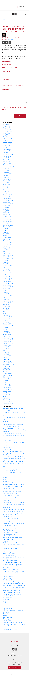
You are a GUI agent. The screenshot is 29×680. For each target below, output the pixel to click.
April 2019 (6, 191)
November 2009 (8, 361)
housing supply (7, 516)
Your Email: (6, 79)
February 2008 (7, 384)
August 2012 (6, 306)
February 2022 (7, 151)
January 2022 (7, 152)
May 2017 (6, 232)
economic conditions (9, 483)
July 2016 (6, 250)
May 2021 (6, 159)
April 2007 (6, 396)
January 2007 (7, 401)
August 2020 (7, 168)
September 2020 (8, 167)
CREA (4, 467)
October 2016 (7, 244)
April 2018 (6, 212)
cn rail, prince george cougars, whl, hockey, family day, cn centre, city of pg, (14, 458)
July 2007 (6, 393)
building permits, (8, 447)
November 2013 (8, 283)
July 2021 (6, 158)
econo (5, 477)
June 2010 (6, 348)
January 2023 (7, 138)
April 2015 (6, 264)
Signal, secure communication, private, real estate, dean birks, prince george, (12, 596)
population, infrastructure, (11, 548)
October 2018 (7, 202)
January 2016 (7, 253)
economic (6, 481)
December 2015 (8, 255)
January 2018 (7, 218)
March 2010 (6, 354)
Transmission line (8, 617)
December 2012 (8, 299)
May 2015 (6, 262)
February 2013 (7, 295)
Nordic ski (6, 541)
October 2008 (7, 378)
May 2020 (6, 172)
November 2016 (8, 243)
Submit (20, 116)
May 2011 (6, 329)
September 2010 (8, 343)
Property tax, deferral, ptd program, (14, 574)
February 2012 (7, 317)
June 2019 (6, 188)
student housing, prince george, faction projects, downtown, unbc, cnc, (13, 604)
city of (5, 454)
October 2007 (7, 391)
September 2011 (8, 325)
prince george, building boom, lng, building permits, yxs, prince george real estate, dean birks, (14, 559)
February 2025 (7, 126)
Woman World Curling (10, 629)
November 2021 (8, 154)
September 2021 (8, 156)
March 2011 (6, 333)
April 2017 (6, 234)
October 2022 (7, 142)
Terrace (5, 613)
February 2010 (7, 356)
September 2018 (8, 204)
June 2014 (6, 274)
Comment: (5, 89)
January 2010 (7, 357)
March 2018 (6, 214)
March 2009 (7, 371)
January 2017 (7, 239)
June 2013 (6, 290)
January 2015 (7, 267)
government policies (9, 500)
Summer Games (8, 608)
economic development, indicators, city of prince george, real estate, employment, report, (14, 486)
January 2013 (7, 297)
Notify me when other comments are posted (14, 108)
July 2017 (6, 228)
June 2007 (6, 394)
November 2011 (7, 322)
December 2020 (8, 165)
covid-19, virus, (7, 465)
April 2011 (6, 331)
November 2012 (8, 301)
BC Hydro (6, 438)
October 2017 (7, 223)
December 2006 (8, 403)
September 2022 (8, 144)
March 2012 (6, 315)
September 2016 (8, 246)
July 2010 (6, 347)
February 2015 (7, 265)
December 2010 (8, 338)
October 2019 (7, 181)
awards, (5, 421)
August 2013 (6, 288)
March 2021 (6, 161)
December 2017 (8, 220)
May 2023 (6, 135)
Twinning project (8, 619)
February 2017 (7, 237)
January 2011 (7, 336)
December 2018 (8, 198)
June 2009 (6, 366)
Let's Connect (14, 667)
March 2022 (7, 149)
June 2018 (6, 209)
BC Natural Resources (9, 440)
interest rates (7, 521)
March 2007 (7, 398)
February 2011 (7, 334)
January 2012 (7, 318)
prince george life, (8, 555)
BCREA (5, 446)
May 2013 (6, 292)
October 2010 (7, 341)
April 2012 (6, 313)
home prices (7, 507)
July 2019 (6, 186)
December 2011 (7, 320)
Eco (4, 476)
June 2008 (6, 382)
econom (5, 479)
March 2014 (6, 276)
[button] (12, 641)
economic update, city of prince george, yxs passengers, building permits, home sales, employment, (13, 497)
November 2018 (8, 200)
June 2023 (6, 133)
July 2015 (6, 260)
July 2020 (6, 170)
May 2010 (6, 350)
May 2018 (6, 211)
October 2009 (7, 363)
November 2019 (8, 179)
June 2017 (6, 230)
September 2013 (8, 287)
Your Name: (6, 71)
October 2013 (7, 285)
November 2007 (8, 389)
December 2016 (8, 241)
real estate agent (8, 576)
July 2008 (6, 380)
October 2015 (7, 257)
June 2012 (6, 310)
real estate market (8, 578)
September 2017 (8, 225)
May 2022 (6, 147)
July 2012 (6, 308)
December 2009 (8, 359)
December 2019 (8, 177)
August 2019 (6, 184)
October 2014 (7, 271)
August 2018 (6, 205)
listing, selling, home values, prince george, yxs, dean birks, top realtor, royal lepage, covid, (14, 528)
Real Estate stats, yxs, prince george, (14, 585)
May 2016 (6, 251)
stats (4, 601)
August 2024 (7, 128)
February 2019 (7, 195)
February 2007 (7, 400)
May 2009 (6, 368)
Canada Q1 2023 (8, 449)
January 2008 (7, 386)
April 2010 (6, 352)
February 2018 (7, 216)
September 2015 (8, 258)
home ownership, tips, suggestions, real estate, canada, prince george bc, (14, 504)
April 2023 (6, 136)
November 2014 (8, 269)
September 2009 (8, 364)
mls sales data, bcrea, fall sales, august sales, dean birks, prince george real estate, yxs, (13, 537)
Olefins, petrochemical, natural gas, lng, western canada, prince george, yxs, (14, 544)
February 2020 (7, 174)
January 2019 (7, 197)
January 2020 (7, 175)
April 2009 (6, 370)
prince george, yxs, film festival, (12, 573)
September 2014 (8, 273)
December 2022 (8, 140)
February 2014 (7, 278)
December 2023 (8, 129)
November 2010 (8, 340)
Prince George (7, 552)
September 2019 (8, 182)
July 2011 (5, 327)
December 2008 (8, 377)
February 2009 (7, 373)
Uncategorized (10, 39)
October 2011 (7, 324)
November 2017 (8, 221)
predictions (6, 550)
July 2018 (6, 207)
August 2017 (6, 227)
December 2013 (8, 281)
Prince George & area (9, 553)
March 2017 (6, 235)
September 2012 (8, 304)
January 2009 (7, 375)
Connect (21, 6)
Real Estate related (9, 580)
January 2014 (7, 280)
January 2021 (7, 163)
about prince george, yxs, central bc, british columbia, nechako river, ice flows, (14, 414)
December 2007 (8, 387)
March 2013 (6, 294)
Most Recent (6, 124)
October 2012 (7, 303)
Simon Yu (6, 599)
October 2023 (7, 131)
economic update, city (10, 490)
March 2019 (6, 193)
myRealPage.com (17, 674)
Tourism (5, 615)
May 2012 (6, 311)
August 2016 (6, 248)
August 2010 (7, 345)
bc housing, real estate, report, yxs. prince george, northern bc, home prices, (13, 435)
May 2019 (6, 189)
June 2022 (6, 145)
